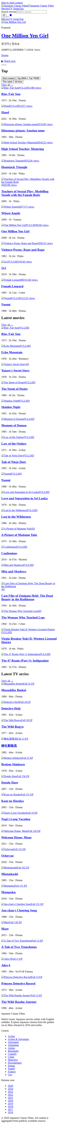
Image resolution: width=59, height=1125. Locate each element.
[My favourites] (10, 15)
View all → (7, 84)
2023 (10, 1091)
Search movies (8, 11)
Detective (13, 1059)
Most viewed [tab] (9, 78)
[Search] (4, 16)
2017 (10, 1109)
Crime (11, 1057)
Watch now (8, 61)
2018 (10, 1106)
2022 (10, 1094)
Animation (13, 1045)
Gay (10, 1074)
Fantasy (12, 1071)
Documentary (15, 1062)
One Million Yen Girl (25, 36)
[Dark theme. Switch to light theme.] (8, 16)
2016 (10, 1112)
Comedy (12, 1054)
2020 (10, 1100)
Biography (13, 1051)
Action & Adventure (18, 1039)
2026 (10, 1085)
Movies (5, 8)
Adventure (13, 1042)
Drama (4, 55)
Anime (11, 1048)
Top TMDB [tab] (34, 78)
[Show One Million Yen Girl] (2, 64)
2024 (10, 1088)
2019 (10, 1103)
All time (18, 81)
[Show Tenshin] (5, 64)
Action (11, 1036)
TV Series (14, 8)
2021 (10, 1097)
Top (22, 8)
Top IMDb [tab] (21, 78)
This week (7, 81)
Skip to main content (12, 2)
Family (11, 1068)
